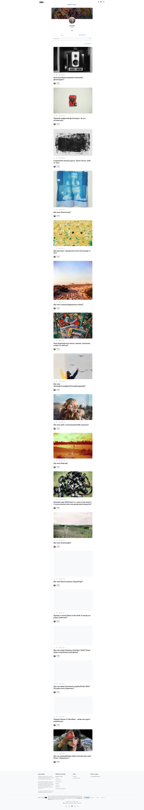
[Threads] (66, 806)
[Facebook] (69, 806)
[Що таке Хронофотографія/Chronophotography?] (72, 367)
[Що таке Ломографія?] (72, 525)
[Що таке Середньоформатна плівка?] (72, 281)
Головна (57, 778)
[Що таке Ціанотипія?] (72, 190)
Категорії (57, 783)
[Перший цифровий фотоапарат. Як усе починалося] (72, 101)
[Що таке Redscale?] (72, 446)
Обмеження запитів (76, 778)
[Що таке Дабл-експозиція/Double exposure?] (72, 407)
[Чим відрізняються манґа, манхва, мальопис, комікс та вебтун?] (72, 326)
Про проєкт (58, 785)
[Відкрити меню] (104, 2)
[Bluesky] (72, 806)
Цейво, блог (58, 786)
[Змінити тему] (101, 2)
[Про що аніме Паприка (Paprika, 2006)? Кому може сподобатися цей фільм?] (72, 636)
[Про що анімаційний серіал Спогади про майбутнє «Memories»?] (72, 741)
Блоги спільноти (59, 781)
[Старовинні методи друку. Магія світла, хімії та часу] (72, 142)
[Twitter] (78, 806)
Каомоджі (75, 776)
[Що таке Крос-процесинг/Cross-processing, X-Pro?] (72, 233)
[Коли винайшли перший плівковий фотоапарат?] (72, 60)
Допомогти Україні (59, 776)
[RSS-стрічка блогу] (72, 30)
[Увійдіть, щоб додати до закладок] (54, 75)
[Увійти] (98, 2)
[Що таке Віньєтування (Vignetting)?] (72, 564)
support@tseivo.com (96, 776)
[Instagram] (75, 806)
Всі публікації (58, 779)
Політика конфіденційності (60, 788)
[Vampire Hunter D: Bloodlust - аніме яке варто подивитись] (72, 706)
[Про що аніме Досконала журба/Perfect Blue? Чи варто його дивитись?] (72, 671)
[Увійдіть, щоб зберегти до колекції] (57, 75)
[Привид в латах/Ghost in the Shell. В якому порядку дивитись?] (72, 601)
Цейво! (41, 2)
